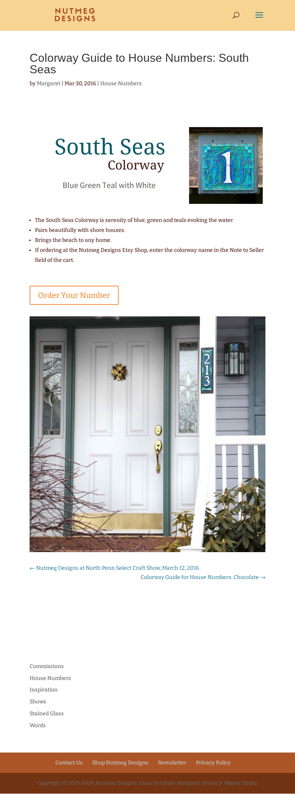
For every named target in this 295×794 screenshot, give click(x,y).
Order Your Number (74, 295)
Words (38, 725)
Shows (38, 701)
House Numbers (121, 83)
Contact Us (69, 762)
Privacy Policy (213, 762)
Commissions (47, 666)
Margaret (48, 83)
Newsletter (172, 762)
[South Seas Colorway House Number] (147, 552)
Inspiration (44, 689)
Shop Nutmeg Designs (120, 762)
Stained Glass (47, 713)
